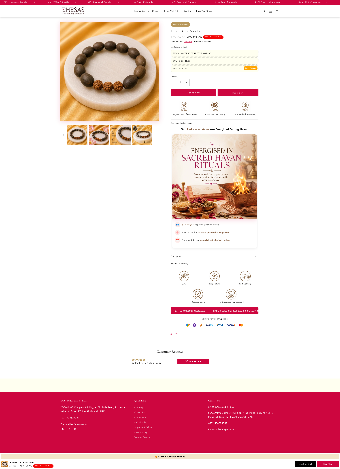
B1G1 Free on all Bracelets (104, 2)
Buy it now (237, 92)
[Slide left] (63, 135)
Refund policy (141, 422)
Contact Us (139, 412)
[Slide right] (156, 135)
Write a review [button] (193, 361)
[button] (141, 11)
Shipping (188, 41)
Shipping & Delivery (144, 427)
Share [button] (176, 333)
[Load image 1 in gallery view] (77, 135)
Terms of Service (142, 437)
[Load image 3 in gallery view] (120, 135)
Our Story (138, 407)
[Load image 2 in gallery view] (99, 135)
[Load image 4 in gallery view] (142, 135)
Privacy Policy (140, 432)
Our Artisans (140, 417)
